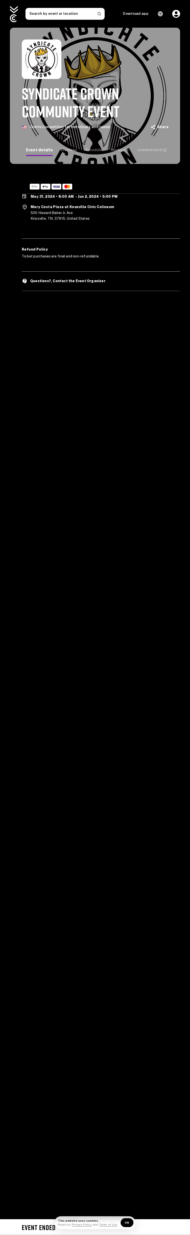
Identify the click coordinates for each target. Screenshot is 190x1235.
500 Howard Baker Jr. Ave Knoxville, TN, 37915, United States (60, 216)
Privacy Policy (82, 1224)
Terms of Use (108, 1224)
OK (127, 1222)
